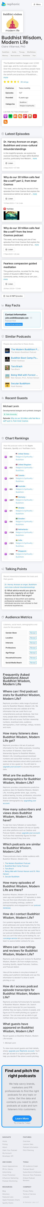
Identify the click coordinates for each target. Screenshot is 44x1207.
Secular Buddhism (20, 383)
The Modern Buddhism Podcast (25, 349)
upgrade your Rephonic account (21, 1051)
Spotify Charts (7, 1203)
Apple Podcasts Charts (11, 1200)
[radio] (5, 82)
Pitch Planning (28, 1150)
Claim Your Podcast (9, 1150)
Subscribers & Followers (32, 1172)
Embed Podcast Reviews (29, 1179)
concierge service (10, 938)
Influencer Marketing (10, 1178)
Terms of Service (29, 1194)
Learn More (22, 1118)
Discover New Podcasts (32, 1175)
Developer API (7, 1156)
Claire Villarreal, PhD (13, 46)
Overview (26, 1141)
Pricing (5, 1144)
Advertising (6, 1172)
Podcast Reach (28, 1169)
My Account (7, 1153)
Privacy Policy (28, 1191)
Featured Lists (7, 1197)
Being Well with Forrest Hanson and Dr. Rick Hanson (25, 375)
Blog (4, 1191)
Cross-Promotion (8, 1175)
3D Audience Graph (30, 1166)
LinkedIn (26, 1197)
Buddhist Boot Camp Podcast (25, 358)
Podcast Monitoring (9, 1181)
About (4, 1147)
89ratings (24, 82)
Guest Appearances (10, 1166)
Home (4, 1141)
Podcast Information (30, 1147)
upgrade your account (12, 767)
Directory (5, 1194)
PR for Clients (7, 1169)
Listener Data (28, 1144)
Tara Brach (16, 366)
